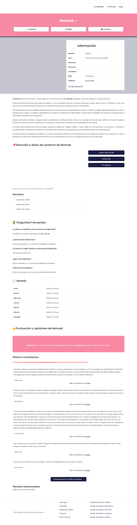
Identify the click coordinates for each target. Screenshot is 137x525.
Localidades (99, 6)
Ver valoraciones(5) (75, 86)
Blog (121, 6)
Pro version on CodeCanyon (44, 188)
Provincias (111, 6)
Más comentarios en (79, 383)
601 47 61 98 (45, 234)
